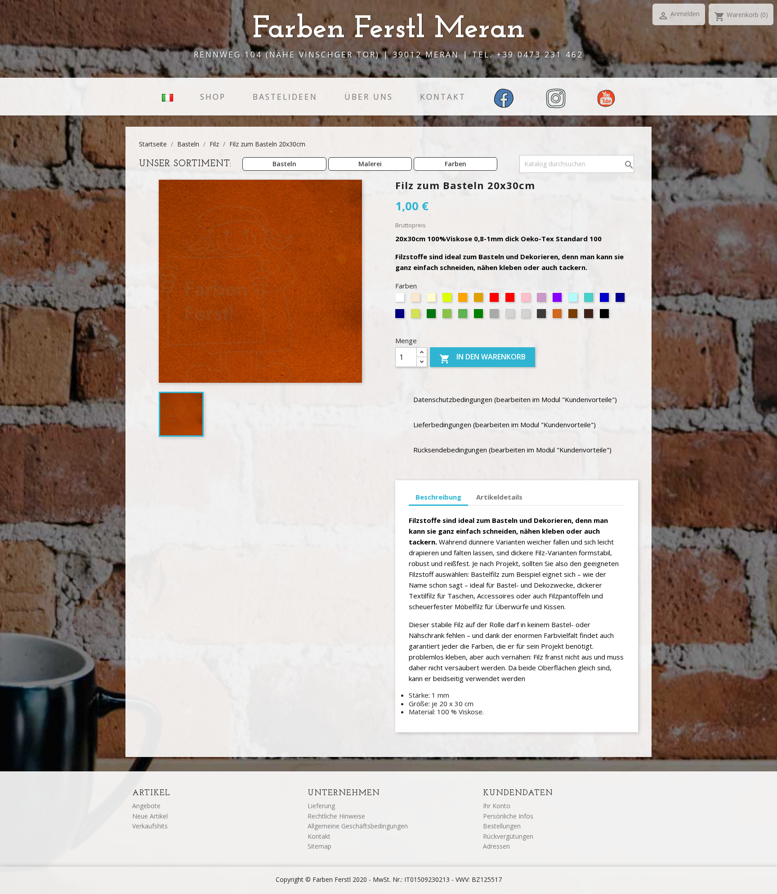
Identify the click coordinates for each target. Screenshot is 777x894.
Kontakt (443, 96)
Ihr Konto (496, 805)
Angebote (146, 805)
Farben (455, 163)
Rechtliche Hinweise (336, 816)
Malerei (370, 163)
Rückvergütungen (508, 836)
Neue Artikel (150, 816)
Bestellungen (502, 826)
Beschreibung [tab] (438, 496)
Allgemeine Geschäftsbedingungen (358, 826)
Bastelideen (285, 96)
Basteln (284, 163)
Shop (213, 96)
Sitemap (319, 846)
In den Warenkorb (482, 358)
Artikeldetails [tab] (499, 496)
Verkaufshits (150, 826)
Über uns (368, 96)
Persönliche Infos (508, 816)
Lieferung (321, 805)
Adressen (496, 846)
